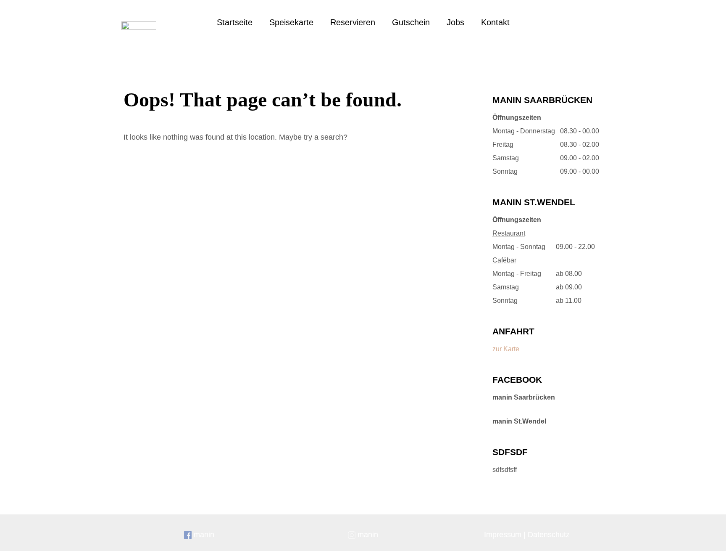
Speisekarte (291, 22)
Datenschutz (549, 534)
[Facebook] (560, 23)
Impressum (502, 534)
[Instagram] (585, 23)
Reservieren (352, 22)
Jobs (455, 22)
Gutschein (411, 22)
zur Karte (505, 348)
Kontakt (495, 22)
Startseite (235, 22)
